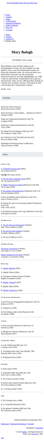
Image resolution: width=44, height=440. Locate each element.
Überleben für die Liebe (12, 169)
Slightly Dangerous (10, 290)
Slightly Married (9, 268)
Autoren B (9, 39)
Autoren (9, 17)
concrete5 (34, 434)
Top (2, 438)
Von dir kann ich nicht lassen (13, 225)
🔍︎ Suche (9, 30)
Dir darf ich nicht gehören (12, 231)
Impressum (5, 424)
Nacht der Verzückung (9, 249)
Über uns (9, 27)
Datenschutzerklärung (18, 424)
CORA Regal (11, 21)
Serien (8, 19)
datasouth (39, 428)
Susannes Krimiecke (13, 23)
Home (8, 15)
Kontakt (31, 424)
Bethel (24, 432)
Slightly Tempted (9, 282)
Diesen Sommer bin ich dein (11, 255)
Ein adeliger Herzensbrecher (13, 191)
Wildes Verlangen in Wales (13, 185)
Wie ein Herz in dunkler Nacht (14, 179)
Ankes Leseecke (12, 25)
